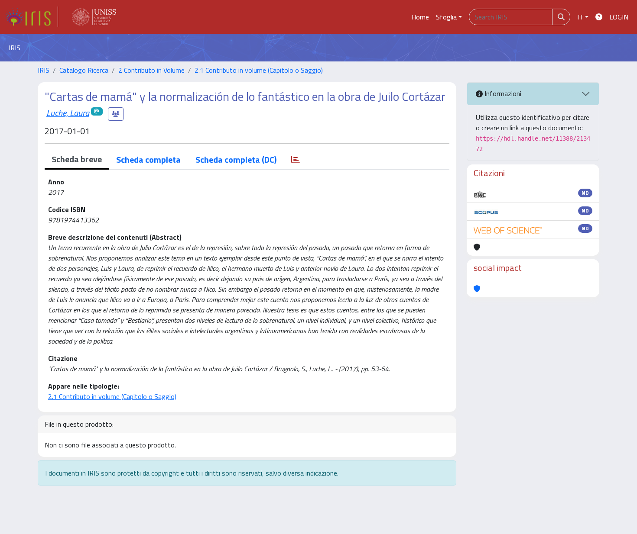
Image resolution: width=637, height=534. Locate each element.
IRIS (43, 70)
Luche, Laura (67, 112)
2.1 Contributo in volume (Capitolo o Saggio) (259, 70)
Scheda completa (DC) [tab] (235, 159)
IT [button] (580, 17)
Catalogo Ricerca (83, 70)
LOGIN (618, 17)
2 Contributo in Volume (151, 70)
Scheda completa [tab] (148, 159)
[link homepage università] (94, 16)
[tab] (295, 160)
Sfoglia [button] (446, 17)
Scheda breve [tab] (77, 159)
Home (420, 17)
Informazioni (502, 93)
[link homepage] (31, 16)
